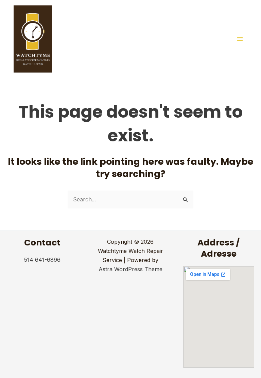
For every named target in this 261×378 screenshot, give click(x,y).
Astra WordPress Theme (130, 269)
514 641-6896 (42, 259)
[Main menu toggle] (239, 39)
